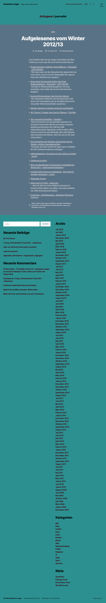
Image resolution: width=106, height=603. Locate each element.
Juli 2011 (59, 467)
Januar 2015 (60, 353)
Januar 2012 (60, 450)
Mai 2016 (59, 307)
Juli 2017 (59, 267)
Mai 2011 (59, 473)
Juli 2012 (59, 433)
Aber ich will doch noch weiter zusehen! (19, 247)
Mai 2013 (59, 404)
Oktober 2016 (61, 292)
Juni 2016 (59, 304)
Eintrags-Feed (61, 580)
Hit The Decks (9, 238)
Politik (58, 549)
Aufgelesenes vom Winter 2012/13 (53, 41)
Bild (57, 523)
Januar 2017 (60, 284)
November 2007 (62, 510)
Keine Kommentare (67, 51)
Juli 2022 (59, 229)
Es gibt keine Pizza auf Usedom (23, 285)
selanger (40, 51)
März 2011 (59, 478)
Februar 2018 (61, 249)
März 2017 (59, 278)
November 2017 (62, 255)
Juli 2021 (59, 232)
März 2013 (59, 410)
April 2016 (59, 310)
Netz (57, 543)
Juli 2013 (59, 398)
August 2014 (60, 367)
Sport (57, 560)
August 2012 (60, 430)
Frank (5, 285)
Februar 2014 (61, 378)
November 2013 (62, 387)
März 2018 (59, 247)
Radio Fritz (7, 290)
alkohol (33, 203)
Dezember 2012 (62, 418)
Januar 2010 (60, 487)
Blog (57, 526)
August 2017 (60, 264)
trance (40, 207)
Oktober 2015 (61, 327)
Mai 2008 (59, 501)
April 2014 (59, 373)
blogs (42, 203)
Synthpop (7, 278)
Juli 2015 (59, 335)
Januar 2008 (60, 507)
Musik (58, 540)
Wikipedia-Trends (38, 179)
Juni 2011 (59, 470)
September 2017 (62, 261)
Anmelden (59, 577)
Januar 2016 (60, 318)
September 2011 (62, 461)
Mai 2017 (59, 272)
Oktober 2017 (61, 258)
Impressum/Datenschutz (74, 4)
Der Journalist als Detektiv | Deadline (46, 119)
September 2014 (62, 364)
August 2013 (60, 395)
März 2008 (60, 504)
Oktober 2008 (61, 498)
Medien (58, 538)
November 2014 (62, 358)
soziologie (34, 207)
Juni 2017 (59, 269)
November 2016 (62, 290)
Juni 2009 (59, 493)
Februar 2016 (61, 315)
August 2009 (60, 490)
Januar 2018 (60, 252)
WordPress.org (61, 585)
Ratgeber (59, 552)
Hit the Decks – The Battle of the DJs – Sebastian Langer (26, 269)
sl (90, 4)
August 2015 (60, 332)
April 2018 (59, 244)
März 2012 (59, 444)
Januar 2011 (60, 481)
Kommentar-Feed (62, 582)
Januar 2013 (60, 415)
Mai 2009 (59, 496)
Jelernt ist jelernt (10, 251)
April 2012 (59, 441)
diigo (46, 203)
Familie (58, 529)
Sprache (58, 563)
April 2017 (59, 275)
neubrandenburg (45, 205)
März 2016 (59, 312)
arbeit (38, 203)
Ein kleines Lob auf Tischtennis (31, 294)
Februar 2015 (60, 350)
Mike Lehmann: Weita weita (26, 290)
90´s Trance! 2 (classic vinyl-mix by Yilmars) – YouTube (53, 112)
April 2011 (59, 476)
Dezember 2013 (62, 384)
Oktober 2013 (61, 390)
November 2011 (62, 456)
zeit (44, 207)
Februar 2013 (60, 413)
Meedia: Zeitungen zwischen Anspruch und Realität (52, 108)
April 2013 (59, 407)
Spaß (57, 558)
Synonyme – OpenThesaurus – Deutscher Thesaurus (52, 195)
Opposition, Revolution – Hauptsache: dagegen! (22, 256)
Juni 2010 (59, 484)
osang (64, 205)
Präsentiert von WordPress (51, 598)
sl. (56, 555)
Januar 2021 (60, 235)
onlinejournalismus (56, 205)
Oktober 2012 (61, 424)
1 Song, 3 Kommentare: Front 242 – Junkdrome (22, 243)
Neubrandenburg (62, 546)
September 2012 (62, 427)
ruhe (68, 205)
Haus (57, 532)
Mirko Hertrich (9, 294)
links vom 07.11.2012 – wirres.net (44, 183)
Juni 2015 (59, 338)
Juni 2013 (59, 401)
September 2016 (62, 295)
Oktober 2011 (61, 458)
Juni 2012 (59, 435)
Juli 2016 (59, 301)
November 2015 (62, 324)
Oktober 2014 (61, 361)
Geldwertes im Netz (39, 161)
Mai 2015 (59, 341)
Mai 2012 (59, 438)
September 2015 (62, 330)
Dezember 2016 (62, 287)
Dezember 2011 (61, 453)
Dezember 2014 (62, 355)
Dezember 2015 (62, 321)
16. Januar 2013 (52, 51)
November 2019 (62, 238)
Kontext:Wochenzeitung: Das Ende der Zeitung (50, 96)
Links (86, 4)
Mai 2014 (59, 370)
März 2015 (59, 347)
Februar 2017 (60, 281)
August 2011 (60, 464)
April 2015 (59, 344)
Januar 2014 (60, 381)
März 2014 (59, 375)
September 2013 (62, 393)
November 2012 (62, 421)
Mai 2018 (59, 241)
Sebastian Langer (11, 4)
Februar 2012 (60, 447)
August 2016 (60, 298)
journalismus (52, 203)
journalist (59, 203)
